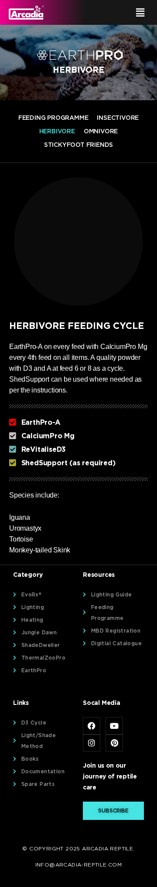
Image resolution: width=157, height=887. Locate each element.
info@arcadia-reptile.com (78, 864)
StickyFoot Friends (78, 144)
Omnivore (101, 131)
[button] (115, 12)
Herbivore (57, 131)
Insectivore (118, 117)
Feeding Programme (53, 117)
